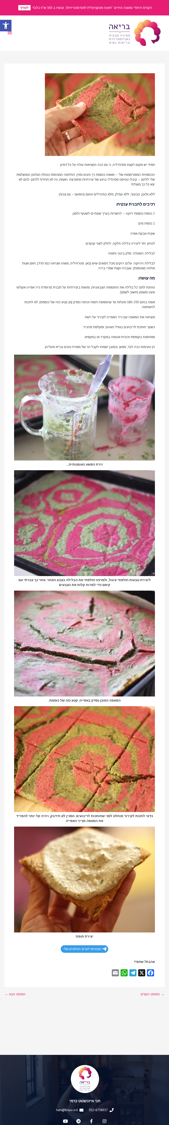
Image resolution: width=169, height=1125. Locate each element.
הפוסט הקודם (152, 994)
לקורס (24, 7)
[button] (5, 25)
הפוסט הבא (15, 994)
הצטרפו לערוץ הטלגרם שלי (82, 949)
